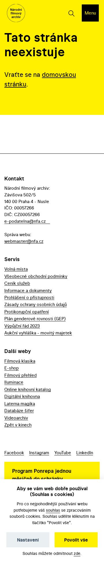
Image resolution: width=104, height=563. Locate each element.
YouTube (62, 453)
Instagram (39, 453)
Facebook (14, 453)
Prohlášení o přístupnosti (29, 297)
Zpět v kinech (17, 425)
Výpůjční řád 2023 (22, 326)
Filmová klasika (19, 361)
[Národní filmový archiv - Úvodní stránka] (16, 13)
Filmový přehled (20, 375)
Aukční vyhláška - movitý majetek (38, 333)
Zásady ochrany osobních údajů (35, 304)
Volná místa (16, 269)
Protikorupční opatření (26, 312)
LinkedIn (84, 453)
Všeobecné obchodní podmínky (35, 276)
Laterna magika (19, 404)
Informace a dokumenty (28, 290)
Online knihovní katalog (27, 389)
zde (77, 553)
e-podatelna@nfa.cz (25, 221)
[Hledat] (71, 13)
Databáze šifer (19, 411)
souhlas (53, 510)
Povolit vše (76, 540)
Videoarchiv (16, 418)
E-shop (11, 368)
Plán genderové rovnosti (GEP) (35, 319)
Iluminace (13, 382)
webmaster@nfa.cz (23, 241)
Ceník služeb (17, 283)
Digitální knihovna (22, 396)
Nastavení (28, 540)
